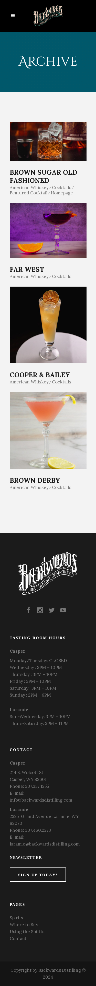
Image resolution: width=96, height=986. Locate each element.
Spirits (16, 918)
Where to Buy (24, 925)
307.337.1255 (37, 786)
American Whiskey (29, 187)
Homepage (62, 192)
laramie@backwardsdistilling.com (45, 844)
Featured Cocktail (28, 192)
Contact (18, 938)
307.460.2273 (38, 830)
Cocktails (61, 187)
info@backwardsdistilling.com (41, 800)
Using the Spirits (27, 931)
